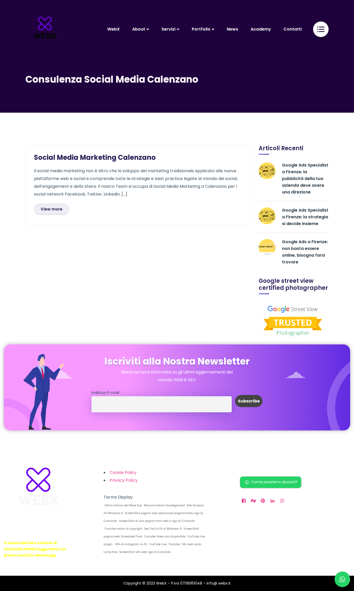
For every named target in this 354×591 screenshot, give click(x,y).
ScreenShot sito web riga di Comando (144, 552)
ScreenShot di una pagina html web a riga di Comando (156, 521)
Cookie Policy (123, 472)
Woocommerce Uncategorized (164, 505)
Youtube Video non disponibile (164, 536)
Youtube (174, 544)
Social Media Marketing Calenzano (95, 157)
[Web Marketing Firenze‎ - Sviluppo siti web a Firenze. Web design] (44, 29)
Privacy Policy (124, 480)
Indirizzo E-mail (105, 392)
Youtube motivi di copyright (123, 529)
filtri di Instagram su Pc (130, 544)
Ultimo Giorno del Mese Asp (123, 505)
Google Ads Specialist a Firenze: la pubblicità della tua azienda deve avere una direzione (305, 178)
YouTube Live (157, 544)
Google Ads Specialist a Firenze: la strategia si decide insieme (305, 217)
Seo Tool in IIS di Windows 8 (162, 529)
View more (51, 209)
